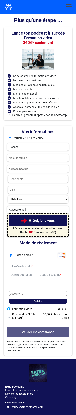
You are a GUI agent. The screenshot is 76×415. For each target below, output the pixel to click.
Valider (38, 301)
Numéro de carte (21, 266)
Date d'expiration (21, 274)
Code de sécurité (50, 274)
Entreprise (37, 138)
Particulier (19, 138)
